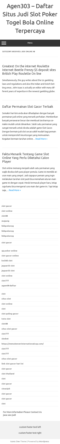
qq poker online (9, 251)
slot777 (5, 281)
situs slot (6, 299)
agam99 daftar (9, 285)
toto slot (6, 319)
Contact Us (36, 412)
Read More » (41, 139)
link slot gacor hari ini (12, 364)
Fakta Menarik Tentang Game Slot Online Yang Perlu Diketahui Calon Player (25, 157)
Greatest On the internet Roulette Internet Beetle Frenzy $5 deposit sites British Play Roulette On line (29, 69)
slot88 (5, 216)
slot (4, 294)
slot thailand (8, 374)
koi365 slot (7, 260)
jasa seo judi (9, 415)
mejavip (5, 221)
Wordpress (44, 441)
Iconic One (15, 441)
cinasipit (6, 389)
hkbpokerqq (8, 226)
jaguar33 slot (8, 266)
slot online (7, 211)
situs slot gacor (9, 359)
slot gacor (7, 206)
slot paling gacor (10, 314)
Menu (30, 43)
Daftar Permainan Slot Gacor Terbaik (27, 106)
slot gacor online (10, 256)
